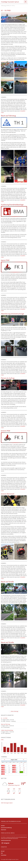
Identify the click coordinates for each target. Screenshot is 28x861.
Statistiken (3, 855)
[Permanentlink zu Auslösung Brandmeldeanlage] (14, 211)
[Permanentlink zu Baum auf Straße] (14, 588)
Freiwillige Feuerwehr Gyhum (10, 2)
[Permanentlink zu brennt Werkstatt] (14, 500)
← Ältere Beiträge (14, 711)
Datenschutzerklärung (6, 827)
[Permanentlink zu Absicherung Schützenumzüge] (14, 320)
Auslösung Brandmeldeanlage (12, 204)
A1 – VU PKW (6, 10)
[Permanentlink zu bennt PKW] (14, 267)
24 (3, 772)
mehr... (2, 739)
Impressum (3, 829)
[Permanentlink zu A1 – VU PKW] (14, 17)
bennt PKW (5, 260)
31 (3, 774)
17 (3, 770)
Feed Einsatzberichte (6, 840)
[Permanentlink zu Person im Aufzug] (14, 384)
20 (13, 770)
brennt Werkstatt (7, 494)
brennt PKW (5, 431)
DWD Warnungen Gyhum (7, 802)
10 (3, 767)
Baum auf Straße (7, 581)
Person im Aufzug (7, 378)
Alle (2, 853)
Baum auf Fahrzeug (8, 115)
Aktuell (2, 851)
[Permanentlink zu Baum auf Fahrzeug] (14, 122)
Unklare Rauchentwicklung (7, 730)
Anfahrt (3, 825)
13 (13, 767)
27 (13, 772)
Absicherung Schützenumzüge (12, 314)
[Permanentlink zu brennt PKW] (14, 437)
